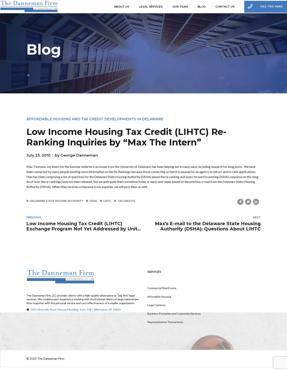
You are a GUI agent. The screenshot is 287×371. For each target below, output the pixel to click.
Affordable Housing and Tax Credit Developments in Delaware (94, 119)
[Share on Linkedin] (256, 202)
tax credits (126, 200)
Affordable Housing (159, 296)
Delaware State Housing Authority (56, 200)
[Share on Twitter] (248, 202)
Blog (202, 6)
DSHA (93, 200)
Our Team (180, 6)
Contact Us (225, 6)
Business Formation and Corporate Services (174, 313)
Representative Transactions (165, 322)
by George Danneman (76, 155)
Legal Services (151, 6)
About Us (121, 6)
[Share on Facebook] (240, 202)
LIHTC (107, 200)
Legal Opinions (156, 305)
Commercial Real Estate (161, 288)
